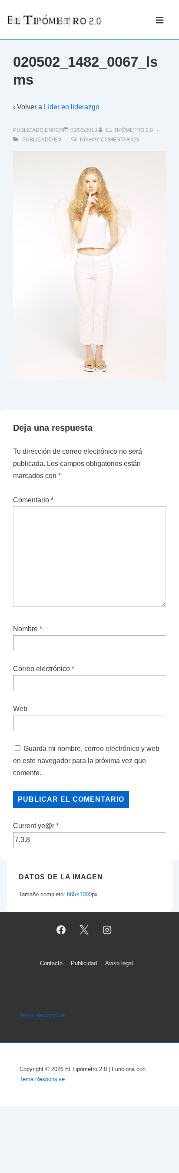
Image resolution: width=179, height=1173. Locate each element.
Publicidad (84, 963)
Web (20, 708)
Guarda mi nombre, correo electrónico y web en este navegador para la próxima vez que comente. (86, 761)
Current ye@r (36, 825)
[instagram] (107, 930)
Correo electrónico (41, 668)
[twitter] (84, 930)
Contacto (51, 963)
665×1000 (79, 894)
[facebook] (61, 930)
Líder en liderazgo (71, 107)
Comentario (33, 500)
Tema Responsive (42, 1015)
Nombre (25, 628)
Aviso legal (119, 963)
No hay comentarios (109, 140)
